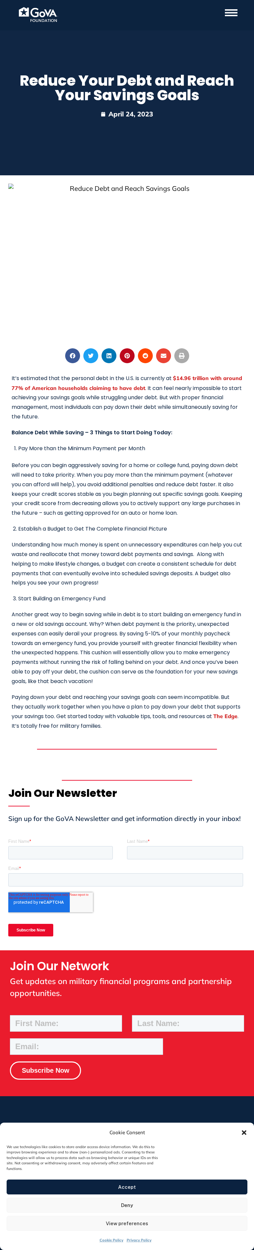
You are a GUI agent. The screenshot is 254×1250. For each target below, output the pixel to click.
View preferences (127, 1223)
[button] (244, 1132)
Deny (127, 1205)
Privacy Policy (139, 1240)
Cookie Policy (111, 1240)
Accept (127, 1187)
